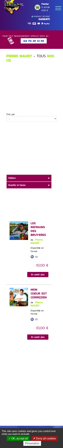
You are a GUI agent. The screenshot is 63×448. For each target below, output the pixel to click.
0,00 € (44, 10)
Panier (45, 4)
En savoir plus (38, 274)
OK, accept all (19, 438)
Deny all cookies (45, 438)
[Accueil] (13, 7)
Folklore (12, 178)
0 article (45, 7)
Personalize (32, 443)
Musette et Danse (17, 185)
